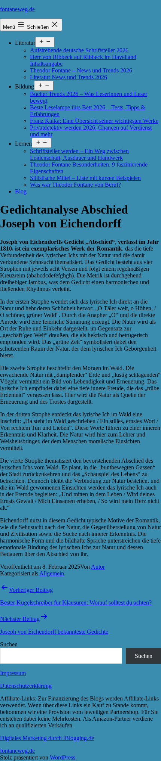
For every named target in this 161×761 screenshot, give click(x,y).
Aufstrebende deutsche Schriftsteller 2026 (79, 50)
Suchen (9, 644)
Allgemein (51, 573)
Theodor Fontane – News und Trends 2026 (81, 70)
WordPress (62, 757)
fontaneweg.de (17, 9)
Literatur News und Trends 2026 (68, 77)
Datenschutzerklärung (26, 686)
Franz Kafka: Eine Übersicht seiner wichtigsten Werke (94, 121)
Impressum (13, 673)
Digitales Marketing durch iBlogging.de (47, 738)
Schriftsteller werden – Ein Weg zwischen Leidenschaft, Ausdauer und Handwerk (79, 154)
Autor (98, 566)
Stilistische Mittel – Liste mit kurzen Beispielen (85, 178)
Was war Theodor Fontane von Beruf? (75, 184)
